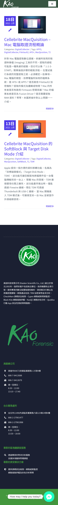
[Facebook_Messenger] (49, 497)
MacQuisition (41, 52)
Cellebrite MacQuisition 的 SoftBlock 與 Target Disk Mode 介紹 (28, 149)
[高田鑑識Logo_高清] (29, 318)
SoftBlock (21, 161)
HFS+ (32, 52)
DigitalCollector (22, 49)
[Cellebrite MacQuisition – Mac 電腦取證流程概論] (32, 24)
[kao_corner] (29, 246)
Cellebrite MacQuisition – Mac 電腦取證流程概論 (27, 41)
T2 (49, 52)
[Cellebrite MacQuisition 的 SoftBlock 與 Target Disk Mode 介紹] (32, 129)
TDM (32, 161)
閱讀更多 (50, 108)
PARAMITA (39, 498)
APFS (38, 49)
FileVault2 (24, 52)
